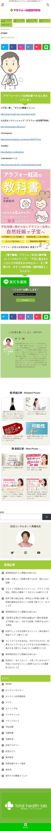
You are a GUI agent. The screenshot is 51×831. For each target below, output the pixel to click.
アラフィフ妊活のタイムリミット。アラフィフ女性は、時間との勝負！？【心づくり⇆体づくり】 (27, 590)
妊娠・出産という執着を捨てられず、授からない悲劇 (27, 581)
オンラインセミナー (14, 690)
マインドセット (12, 721)
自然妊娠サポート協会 (15, 763)
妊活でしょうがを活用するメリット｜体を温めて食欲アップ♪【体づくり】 (27, 633)
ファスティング (12, 715)
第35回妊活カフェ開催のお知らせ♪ (21, 612)
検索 (2, 512)
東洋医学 (9, 757)
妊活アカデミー (6, 24)
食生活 (9, 770)
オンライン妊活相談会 (15, 696)
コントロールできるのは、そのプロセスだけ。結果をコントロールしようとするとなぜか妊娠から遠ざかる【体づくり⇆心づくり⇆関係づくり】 (27, 644)
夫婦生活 (9, 739)
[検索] (46, 517)
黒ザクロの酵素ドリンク (16, 776)
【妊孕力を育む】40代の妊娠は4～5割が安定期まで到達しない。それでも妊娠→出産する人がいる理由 (27, 621)
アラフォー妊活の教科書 (6, 20)
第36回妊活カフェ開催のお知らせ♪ (21, 573)
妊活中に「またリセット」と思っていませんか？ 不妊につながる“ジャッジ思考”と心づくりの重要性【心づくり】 (27, 664)
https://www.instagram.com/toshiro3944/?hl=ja (21, 139)
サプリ (9, 702)
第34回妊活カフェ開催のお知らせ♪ (21, 654)
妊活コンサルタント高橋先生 (8, 351)
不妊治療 (9, 727)
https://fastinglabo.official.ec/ (13, 127)
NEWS (9, 684)
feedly (26, 300)
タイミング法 (11, 708)
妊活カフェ (10, 751)
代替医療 (9, 733)
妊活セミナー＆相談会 (19, 20)
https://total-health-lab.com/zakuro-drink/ (18, 114)
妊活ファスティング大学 (44, 20)
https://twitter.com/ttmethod (12, 152)
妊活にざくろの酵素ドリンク (32, 20)
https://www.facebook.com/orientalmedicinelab (21, 165)
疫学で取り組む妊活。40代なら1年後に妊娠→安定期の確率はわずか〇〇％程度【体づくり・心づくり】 (27, 602)
